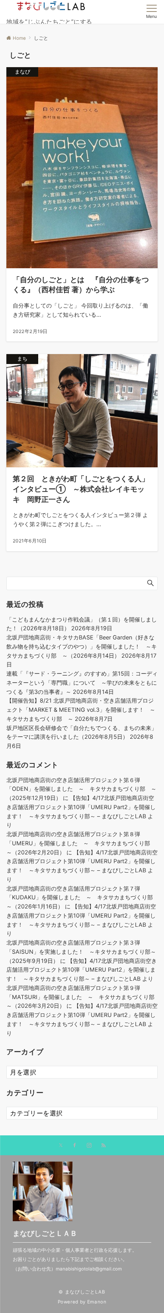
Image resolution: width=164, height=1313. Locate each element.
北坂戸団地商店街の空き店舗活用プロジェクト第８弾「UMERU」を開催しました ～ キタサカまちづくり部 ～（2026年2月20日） (81, 843)
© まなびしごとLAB (82, 1292)
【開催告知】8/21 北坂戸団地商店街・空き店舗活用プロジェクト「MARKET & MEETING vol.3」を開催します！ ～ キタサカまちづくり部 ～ (83, 709)
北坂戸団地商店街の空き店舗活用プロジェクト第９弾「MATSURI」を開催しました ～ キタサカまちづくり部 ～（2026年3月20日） (83, 996)
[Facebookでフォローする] (74, 1145)
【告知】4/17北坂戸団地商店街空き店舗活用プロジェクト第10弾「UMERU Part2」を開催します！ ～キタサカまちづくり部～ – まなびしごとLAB (81, 806)
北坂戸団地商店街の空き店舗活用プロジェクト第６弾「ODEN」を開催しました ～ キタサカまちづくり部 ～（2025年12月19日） (81, 789)
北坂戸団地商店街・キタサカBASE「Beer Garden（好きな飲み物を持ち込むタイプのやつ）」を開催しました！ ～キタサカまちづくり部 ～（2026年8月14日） (81, 646)
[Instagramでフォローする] (89, 1145)
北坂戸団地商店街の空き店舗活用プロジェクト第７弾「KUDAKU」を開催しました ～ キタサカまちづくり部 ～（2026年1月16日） (82, 897)
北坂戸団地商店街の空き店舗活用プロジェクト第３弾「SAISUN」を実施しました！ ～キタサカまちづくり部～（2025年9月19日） (81, 951)
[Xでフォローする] (61, 1145)
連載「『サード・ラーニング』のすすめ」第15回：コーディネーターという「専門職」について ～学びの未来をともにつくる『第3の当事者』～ (82, 682)
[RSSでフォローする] (103, 1145)
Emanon (97, 1302)
